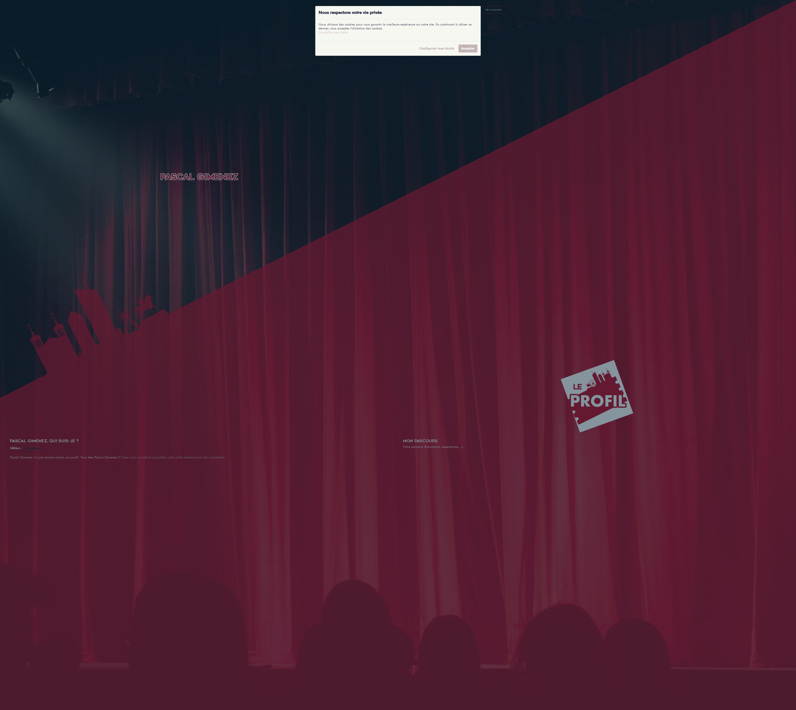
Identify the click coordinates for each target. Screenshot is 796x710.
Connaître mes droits (333, 32)
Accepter (468, 48)
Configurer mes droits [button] (436, 48)
